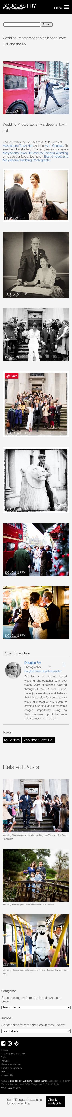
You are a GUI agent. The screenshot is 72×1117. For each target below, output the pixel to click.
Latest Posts (23, 653)
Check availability (54, 1101)
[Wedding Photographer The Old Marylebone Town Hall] (36, 875)
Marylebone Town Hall (18, 145)
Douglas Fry (32, 662)
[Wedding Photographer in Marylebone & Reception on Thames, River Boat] (36, 940)
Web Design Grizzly (11, 1087)
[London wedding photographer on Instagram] (11, 1044)
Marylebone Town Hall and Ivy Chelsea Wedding (35, 153)
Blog (3, 1071)
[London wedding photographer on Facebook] (4, 1044)
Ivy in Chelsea (54, 145)
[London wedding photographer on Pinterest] (17, 1044)
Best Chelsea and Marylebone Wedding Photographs (35, 158)
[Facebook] (53, 663)
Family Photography (11, 1067)
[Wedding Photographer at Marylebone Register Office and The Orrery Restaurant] (36, 805)
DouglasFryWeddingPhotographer (43, 671)
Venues (5, 1060)
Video (4, 1057)
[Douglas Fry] (13, 677)
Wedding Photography (13, 1053)
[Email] (64, 664)
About (8, 653)
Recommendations (11, 1064)
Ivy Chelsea (12, 740)
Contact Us (7, 1075)
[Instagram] (59, 663)
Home (4, 1049)
